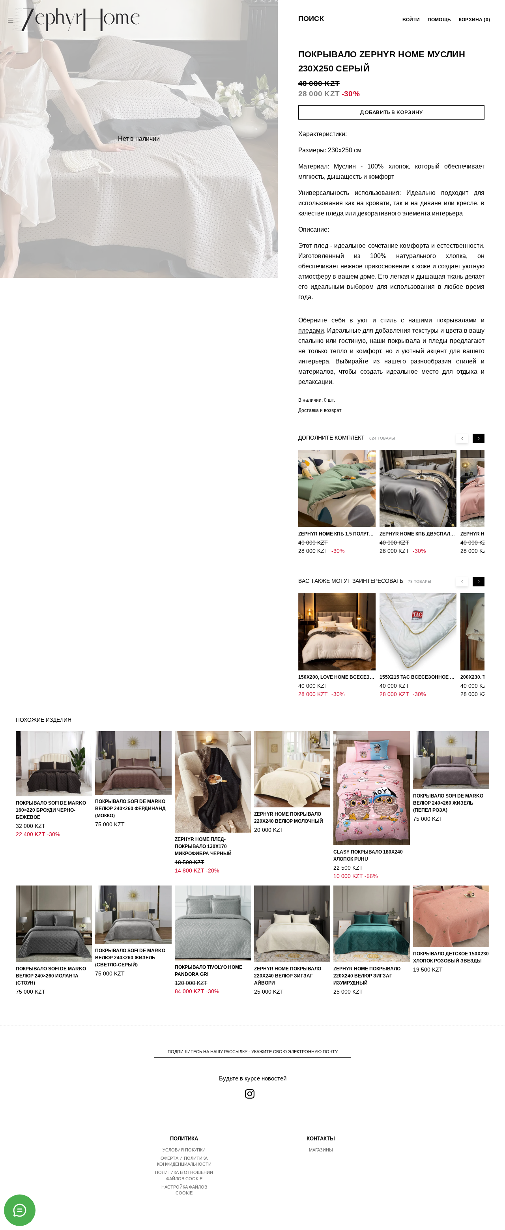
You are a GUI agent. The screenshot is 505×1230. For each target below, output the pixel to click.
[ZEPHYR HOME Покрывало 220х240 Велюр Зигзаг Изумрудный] (371, 924)
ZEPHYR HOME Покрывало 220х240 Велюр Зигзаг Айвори (287, 976)
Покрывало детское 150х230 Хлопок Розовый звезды (451, 957)
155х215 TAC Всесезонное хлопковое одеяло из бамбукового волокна (418, 677)
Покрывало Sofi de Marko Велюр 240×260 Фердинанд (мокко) (130, 808)
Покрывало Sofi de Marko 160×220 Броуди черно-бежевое (51, 810)
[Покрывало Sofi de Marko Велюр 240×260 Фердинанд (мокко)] (133, 763)
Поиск (311, 18)
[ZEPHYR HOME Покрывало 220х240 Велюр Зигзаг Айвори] (292, 924)
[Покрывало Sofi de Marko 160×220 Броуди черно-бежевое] (54, 763)
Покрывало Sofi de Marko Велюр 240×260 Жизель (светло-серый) (130, 958)
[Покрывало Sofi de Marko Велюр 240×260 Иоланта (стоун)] (54, 924)
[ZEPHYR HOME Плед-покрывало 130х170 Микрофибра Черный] (213, 782)
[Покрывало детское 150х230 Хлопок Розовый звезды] (451, 916)
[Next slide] (478, 438)
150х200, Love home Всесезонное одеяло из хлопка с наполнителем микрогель (337, 677)
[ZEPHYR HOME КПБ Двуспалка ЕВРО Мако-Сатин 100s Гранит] (418, 488)
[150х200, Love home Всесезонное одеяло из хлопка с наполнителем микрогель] (337, 631)
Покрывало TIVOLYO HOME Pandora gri (208, 970)
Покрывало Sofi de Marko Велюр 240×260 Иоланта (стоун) (51, 976)
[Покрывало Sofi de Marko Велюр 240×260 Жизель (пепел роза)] (451, 760)
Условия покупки (184, 1150)
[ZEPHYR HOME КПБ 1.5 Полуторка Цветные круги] (337, 488)
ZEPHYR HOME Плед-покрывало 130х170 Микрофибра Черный (203, 846)
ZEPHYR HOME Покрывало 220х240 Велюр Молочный (288, 817)
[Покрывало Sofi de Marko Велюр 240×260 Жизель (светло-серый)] (133, 915)
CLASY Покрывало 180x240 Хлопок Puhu (368, 855)
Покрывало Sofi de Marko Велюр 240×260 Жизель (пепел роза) (448, 803)
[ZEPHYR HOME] (80, 20)
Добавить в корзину (391, 112)
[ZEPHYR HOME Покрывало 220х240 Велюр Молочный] (292, 769)
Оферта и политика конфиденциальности (184, 1161)
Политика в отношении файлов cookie (184, 1175)
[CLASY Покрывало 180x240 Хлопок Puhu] (371, 788)
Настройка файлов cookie (184, 1190)
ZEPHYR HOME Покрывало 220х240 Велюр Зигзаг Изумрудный (366, 976)
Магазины (321, 1150)
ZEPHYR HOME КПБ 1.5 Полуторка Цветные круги (337, 534)
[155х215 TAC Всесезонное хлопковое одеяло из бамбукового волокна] (418, 631)
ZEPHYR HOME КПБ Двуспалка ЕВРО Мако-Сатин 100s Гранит (418, 534)
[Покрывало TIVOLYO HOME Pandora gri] (213, 923)
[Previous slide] (462, 438)
